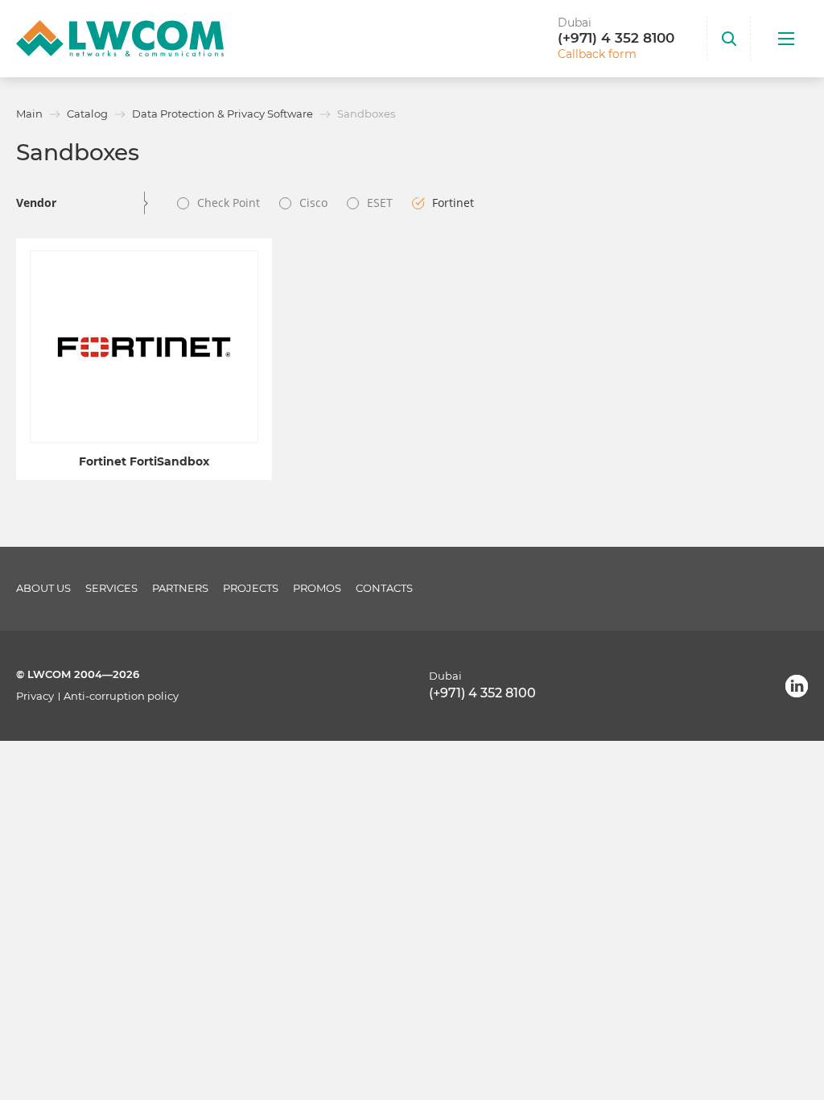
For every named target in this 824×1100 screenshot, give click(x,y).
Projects (250, 588)
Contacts (384, 588)
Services (111, 588)
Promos (317, 588)
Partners (180, 588)
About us (43, 588)
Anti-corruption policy (121, 696)
